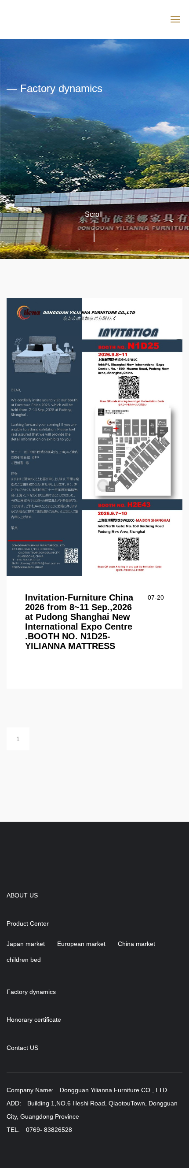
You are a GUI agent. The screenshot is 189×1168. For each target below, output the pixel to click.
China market (136, 943)
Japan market (26, 943)
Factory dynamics (31, 992)
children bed (24, 959)
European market (81, 943)
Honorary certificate (34, 1019)
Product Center (28, 923)
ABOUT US (22, 895)
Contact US (22, 1048)
